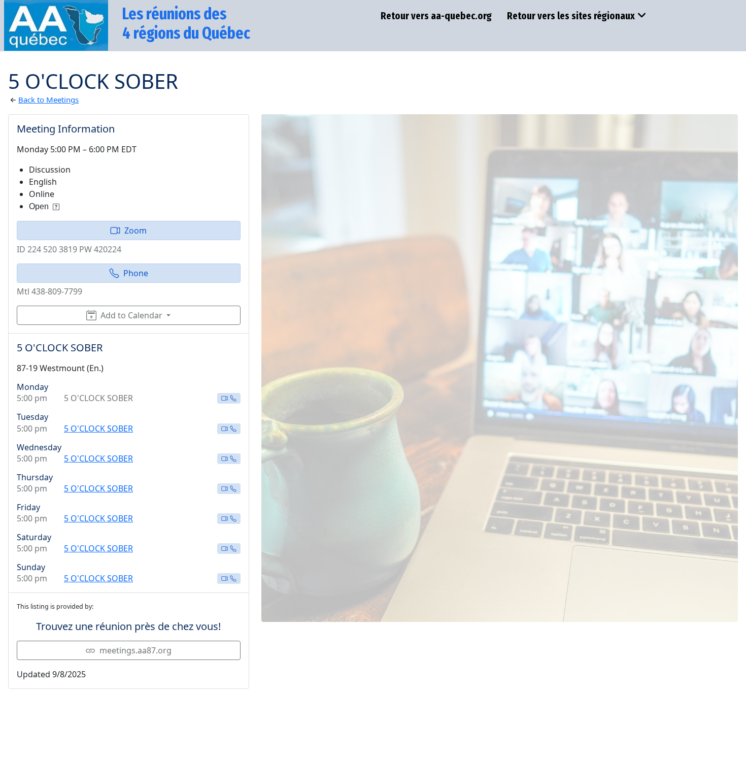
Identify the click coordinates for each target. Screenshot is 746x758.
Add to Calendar (131, 315)
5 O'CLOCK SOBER (98, 428)
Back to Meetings (48, 99)
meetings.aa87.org (135, 650)
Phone (135, 273)
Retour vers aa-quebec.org (436, 16)
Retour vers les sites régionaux (571, 16)
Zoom (135, 230)
